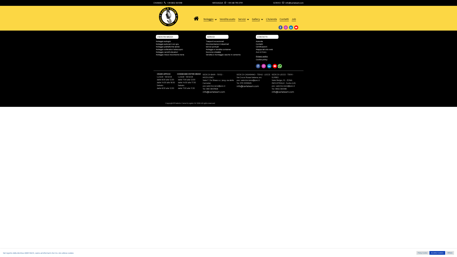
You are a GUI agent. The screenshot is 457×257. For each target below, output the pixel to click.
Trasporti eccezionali (215, 41)
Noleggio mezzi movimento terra (170, 55)
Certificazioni (261, 47)
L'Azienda (271, 19)
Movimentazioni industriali (217, 44)
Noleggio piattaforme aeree (168, 47)
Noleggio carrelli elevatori (167, 52)
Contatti (284, 19)
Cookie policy (261, 60)
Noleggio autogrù (163, 41)
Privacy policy (262, 56)
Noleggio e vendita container (218, 49)
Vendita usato (227, 19)
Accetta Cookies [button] (437, 253)
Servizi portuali (212, 47)
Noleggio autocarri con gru (167, 44)
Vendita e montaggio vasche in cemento (223, 55)
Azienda (259, 41)
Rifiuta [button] (449, 253)
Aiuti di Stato (261, 52)
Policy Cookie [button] (422, 253)
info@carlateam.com (214, 92)
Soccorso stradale (213, 52)
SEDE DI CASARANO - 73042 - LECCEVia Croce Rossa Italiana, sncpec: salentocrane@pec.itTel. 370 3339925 (253, 78)
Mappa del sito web (264, 49)
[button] (280, 65)
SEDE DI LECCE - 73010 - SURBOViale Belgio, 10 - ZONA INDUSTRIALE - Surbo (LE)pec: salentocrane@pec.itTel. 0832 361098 (284, 81)
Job (294, 19)
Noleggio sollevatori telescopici (169, 49)
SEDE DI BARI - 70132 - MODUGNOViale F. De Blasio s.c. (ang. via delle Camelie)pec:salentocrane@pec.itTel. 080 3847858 (218, 81)
